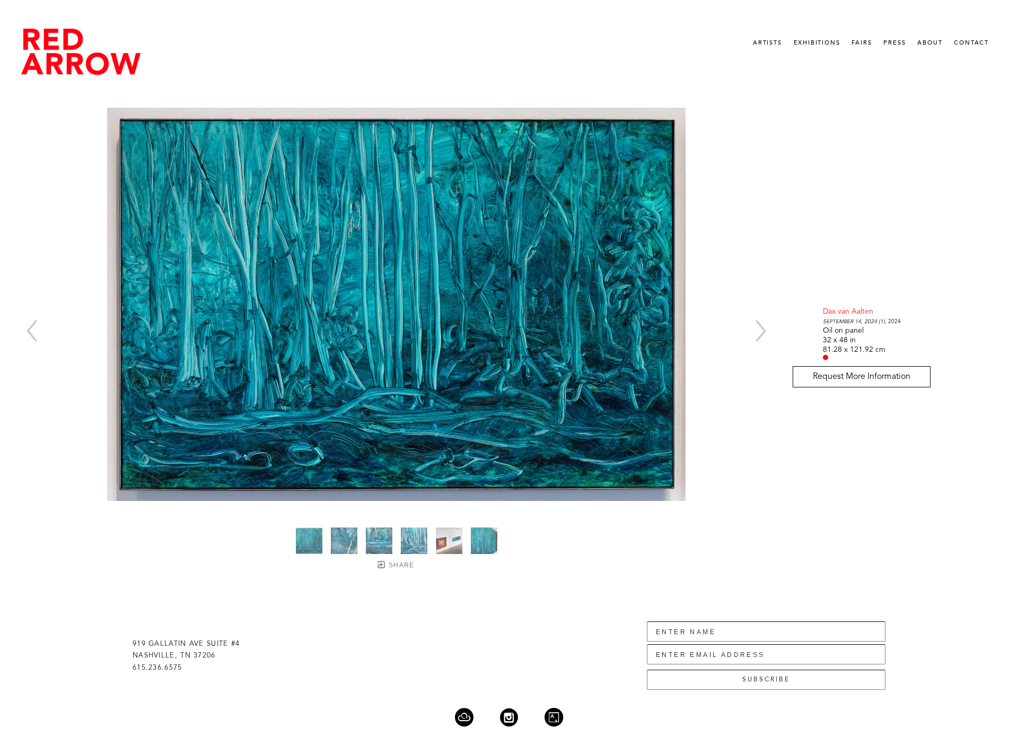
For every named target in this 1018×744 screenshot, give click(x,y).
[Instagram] (515, 717)
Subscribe (766, 680)
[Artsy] (554, 717)
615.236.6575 (157, 667)
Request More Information (861, 377)
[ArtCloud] (471, 717)
